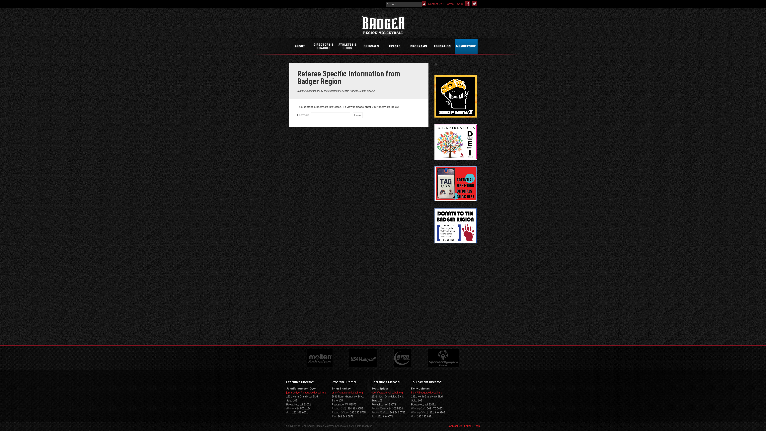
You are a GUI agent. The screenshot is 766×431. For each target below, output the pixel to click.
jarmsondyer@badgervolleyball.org (306, 392)
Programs (418, 46)
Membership (466, 46)
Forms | (450, 3)
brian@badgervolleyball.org (347, 392)
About (300, 46)
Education (442, 46)
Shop (460, 3)
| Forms (467, 426)
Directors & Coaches (324, 46)
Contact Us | (436, 3)
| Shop (476, 426)
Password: (304, 115)
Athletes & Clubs (347, 46)
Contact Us (455, 426)
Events (395, 46)
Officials (371, 46)
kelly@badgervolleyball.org (426, 392)
